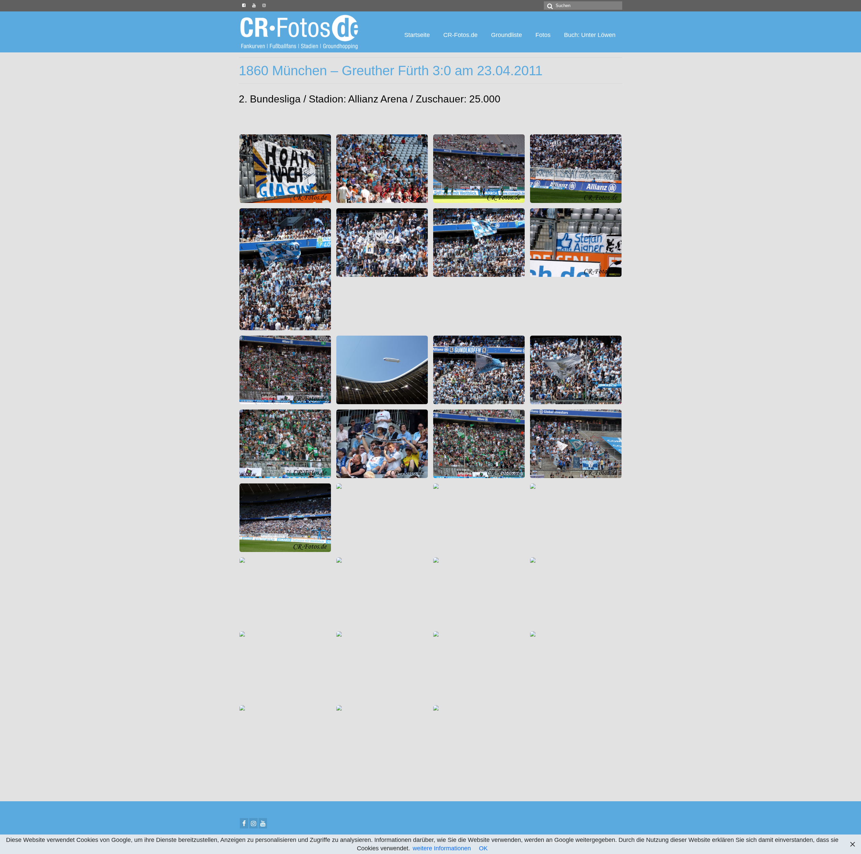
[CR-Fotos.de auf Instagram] (264, 5)
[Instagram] (253, 823)
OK (483, 848)
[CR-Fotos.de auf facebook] (244, 5)
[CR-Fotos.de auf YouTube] (254, 5)
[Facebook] (244, 823)
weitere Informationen (442, 848)
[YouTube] (263, 823)
